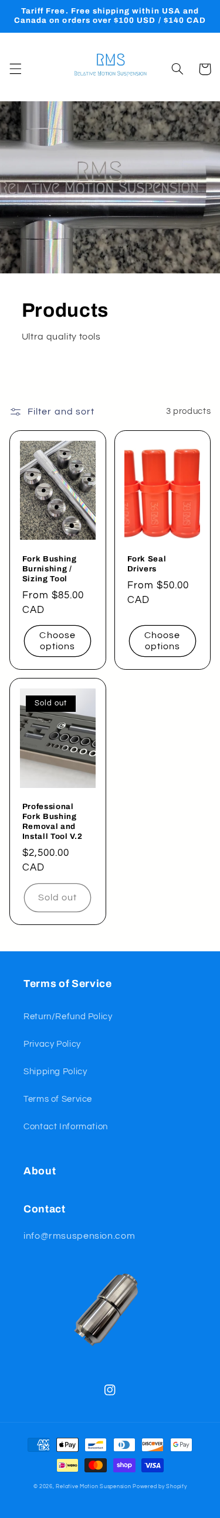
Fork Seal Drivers (147, 563)
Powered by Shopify (160, 1486)
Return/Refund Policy (68, 1016)
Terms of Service (57, 1099)
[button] (15, 69)
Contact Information (65, 1126)
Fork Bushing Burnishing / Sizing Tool (49, 568)
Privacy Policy (52, 1044)
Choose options (57, 640)
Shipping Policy (55, 1071)
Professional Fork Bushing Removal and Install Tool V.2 (52, 821)
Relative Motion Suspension (93, 1486)
